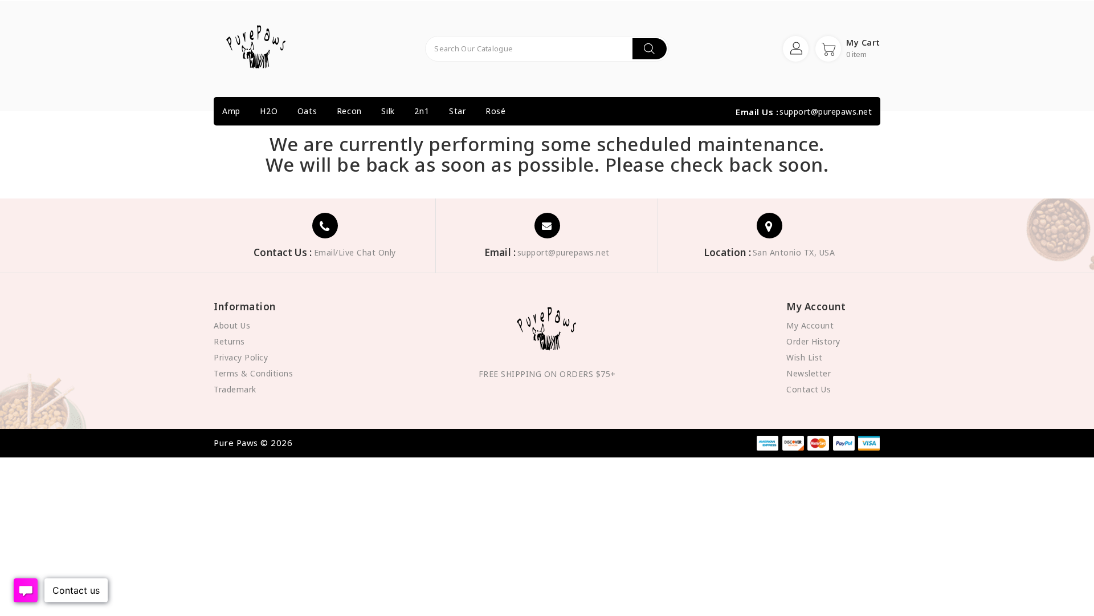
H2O (268, 111)
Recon (349, 111)
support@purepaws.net (825, 112)
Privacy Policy (241, 357)
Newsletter (808, 373)
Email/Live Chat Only (355, 253)
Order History (813, 341)
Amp (231, 111)
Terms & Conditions (253, 373)
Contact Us (808, 389)
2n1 (421, 111)
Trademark (235, 389)
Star (457, 111)
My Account (810, 325)
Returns (229, 341)
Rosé (495, 111)
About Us (232, 325)
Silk (387, 111)
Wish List (804, 357)
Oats (307, 111)
